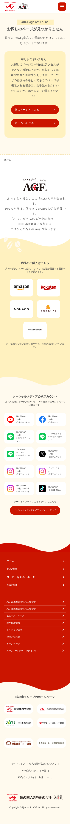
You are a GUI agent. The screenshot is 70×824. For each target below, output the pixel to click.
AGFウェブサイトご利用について (35, 777)
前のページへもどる (27, 109)
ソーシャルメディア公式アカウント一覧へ (34, 510)
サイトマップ (18, 763)
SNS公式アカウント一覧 (33, 770)
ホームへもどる (24, 122)
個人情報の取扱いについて (42, 763)
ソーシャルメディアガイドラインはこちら (35, 501)
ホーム (7, 159)
